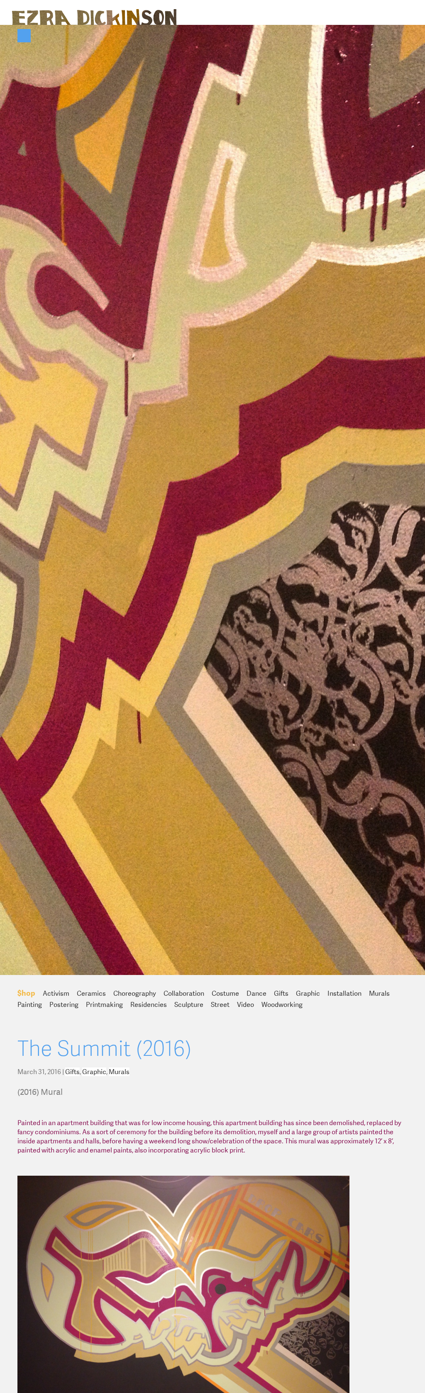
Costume (225, 993)
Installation (344, 993)
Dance (256, 993)
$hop (26, 993)
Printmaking (104, 1004)
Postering (63, 1004)
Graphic (308, 993)
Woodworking (282, 1004)
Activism (56, 993)
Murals (379, 993)
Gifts (281, 993)
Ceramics (91, 993)
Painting (29, 1004)
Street (220, 1004)
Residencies (148, 1004)
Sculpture (188, 1004)
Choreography (134, 993)
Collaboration (184, 993)
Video (245, 1004)
